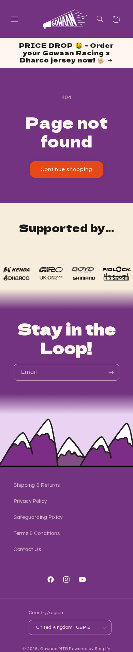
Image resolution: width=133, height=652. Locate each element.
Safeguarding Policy (38, 517)
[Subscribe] (111, 372)
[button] (14, 19)
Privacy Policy (30, 501)
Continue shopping (67, 169)
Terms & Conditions (37, 533)
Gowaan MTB (54, 649)
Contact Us (27, 549)
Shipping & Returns (37, 485)
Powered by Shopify (89, 649)
